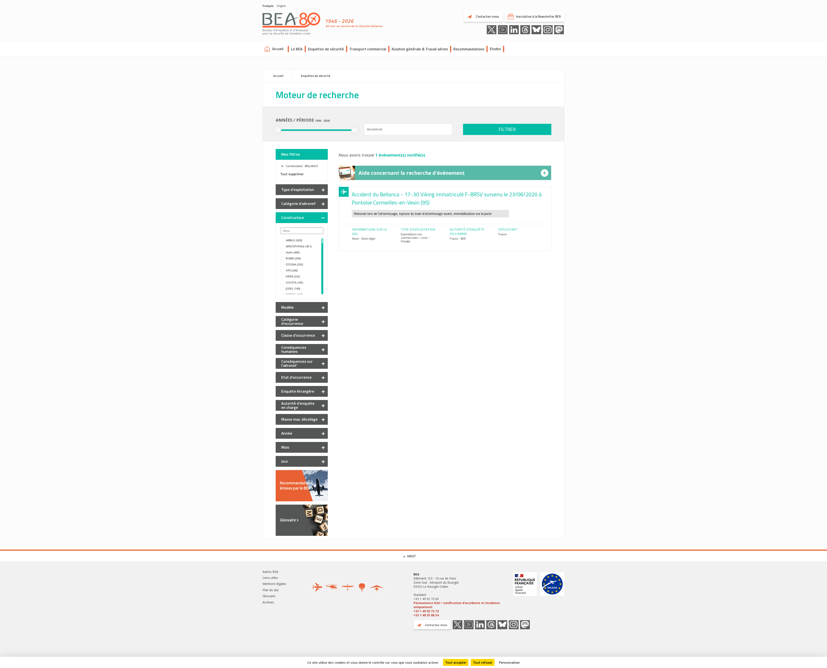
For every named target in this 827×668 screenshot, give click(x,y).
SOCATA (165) (294, 282)
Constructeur (292, 217)
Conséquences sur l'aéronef (297, 363)
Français (268, 6)
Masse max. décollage (299, 419)
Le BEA (297, 49)
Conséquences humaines (293, 349)
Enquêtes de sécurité (326, 49)
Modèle (287, 307)
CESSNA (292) (294, 264)
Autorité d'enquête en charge (297, 405)
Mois (285, 447)
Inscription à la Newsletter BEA (538, 16)
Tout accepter (455, 662)
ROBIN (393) (293, 258)
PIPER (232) (293, 276)
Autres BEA (270, 572)
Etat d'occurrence (296, 377)
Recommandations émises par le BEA (296, 485)
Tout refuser (482, 662)
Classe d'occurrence (298, 335)
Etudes (495, 49)
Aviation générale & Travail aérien (420, 49)
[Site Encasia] (552, 594)
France (502, 234)
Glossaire (288, 519)
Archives (268, 602)
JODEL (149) (293, 288)
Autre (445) (293, 252)
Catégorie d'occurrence (292, 321)
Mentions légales (274, 584)
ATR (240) (291, 270)
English (281, 6)
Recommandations (468, 49)
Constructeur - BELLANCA (302, 166)
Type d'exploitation (297, 189)
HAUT (411, 556)
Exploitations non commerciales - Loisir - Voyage (415, 237)
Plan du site (271, 590)
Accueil (277, 49)
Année (286, 433)
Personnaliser (509, 662)
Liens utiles (270, 578)
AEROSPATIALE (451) (298, 246)
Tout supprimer (292, 174)
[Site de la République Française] (525, 594)
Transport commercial (367, 49)
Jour (284, 461)
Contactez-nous (487, 16)
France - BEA (458, 238)
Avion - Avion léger (364, 238)
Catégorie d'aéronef (298, 203)
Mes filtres (290, 154)
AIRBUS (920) (294, 240)
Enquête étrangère (297, 391)
